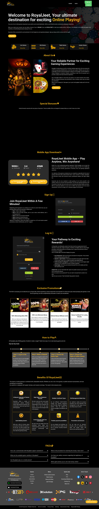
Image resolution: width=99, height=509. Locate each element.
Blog (76, 3)
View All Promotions (77, 140)
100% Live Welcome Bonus (39, 315)
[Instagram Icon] (90, 477)
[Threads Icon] (86, 483)
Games (70, 3)
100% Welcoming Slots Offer (19, 316)
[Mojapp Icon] (82, 483)
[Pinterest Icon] (90, 483)
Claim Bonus (76, 122)
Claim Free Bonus (49, 122)
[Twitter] (82, 477)
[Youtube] (86, 477)
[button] (10, 349)
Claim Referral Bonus (49, 139)
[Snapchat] (78, 483)
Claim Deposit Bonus (22, 121)
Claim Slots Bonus (22, 141)
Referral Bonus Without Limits (59, 316)
